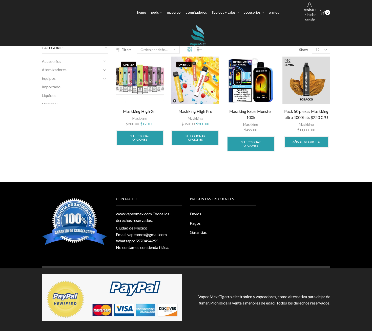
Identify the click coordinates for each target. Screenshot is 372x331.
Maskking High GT (139, 111)
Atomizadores (196, 12)
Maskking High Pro (195, 111)
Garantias (198, 232)
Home (141, 12)
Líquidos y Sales (224, 12)
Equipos (49, 78)
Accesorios (252, 12)
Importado (51, 86)
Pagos (195, 223)
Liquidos (49, 95)
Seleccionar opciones (140, 137)
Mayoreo (174, 12)
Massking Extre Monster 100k (250, 114)
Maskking (139, 118)
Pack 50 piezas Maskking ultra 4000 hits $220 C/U (306, 114)
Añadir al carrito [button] (306, 142)
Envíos (274, 12)
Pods (155, 12)
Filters (127, 49)
